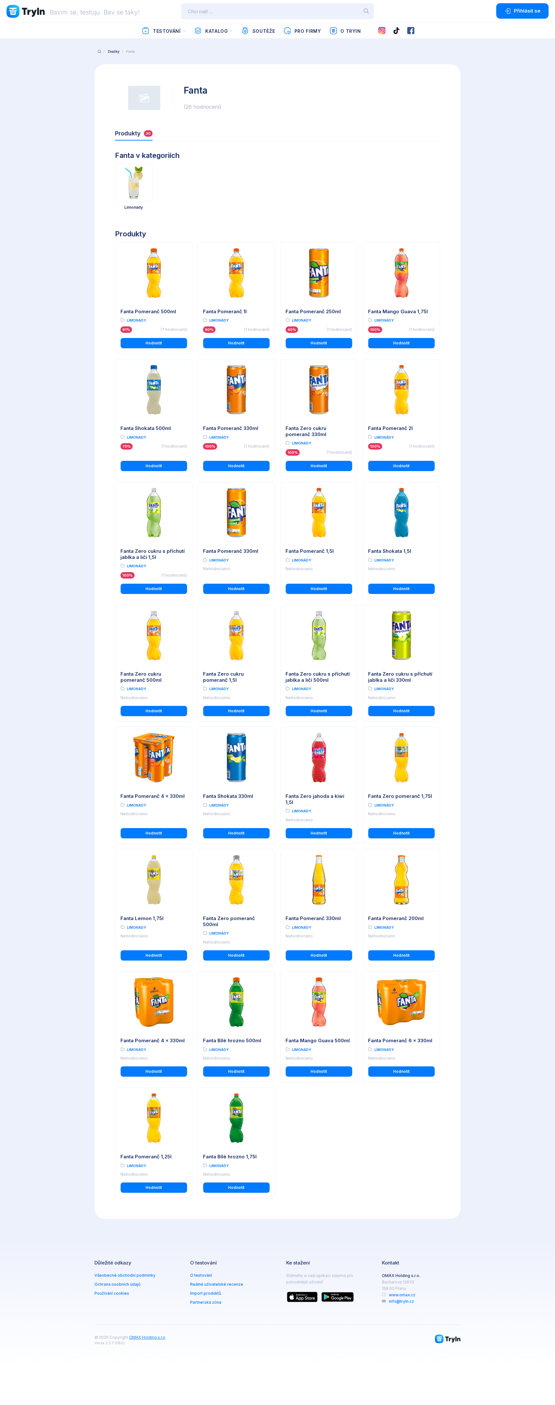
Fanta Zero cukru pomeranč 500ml (141, 677)
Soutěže (263, 31)
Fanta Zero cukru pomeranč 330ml (306, 431)
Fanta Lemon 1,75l (141, 918)
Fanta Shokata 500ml (145, 428)
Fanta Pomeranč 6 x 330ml (400, 1040)
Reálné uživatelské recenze (216, 1284)
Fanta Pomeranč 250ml (313, 311)
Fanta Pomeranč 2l (390, 428)
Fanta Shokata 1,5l (389, 551)
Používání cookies (111, 1293)
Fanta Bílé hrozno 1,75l (230, 1157)
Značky (113, 51)
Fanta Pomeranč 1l (225, 311)
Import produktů (205, 1293)
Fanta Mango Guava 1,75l (398, 311)
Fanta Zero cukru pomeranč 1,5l (223, 677)
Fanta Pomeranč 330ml (230, 428)
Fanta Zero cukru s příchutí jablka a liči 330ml (400, 677)
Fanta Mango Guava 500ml (318, 1040)
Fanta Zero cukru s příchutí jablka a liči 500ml (318, 677)
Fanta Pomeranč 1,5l (310, 551)
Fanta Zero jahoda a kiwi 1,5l (315, 799)
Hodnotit (153, 343)
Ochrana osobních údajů (117, 1284)
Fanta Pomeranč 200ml (396, 918)
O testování (201, 1275)
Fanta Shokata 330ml (228, 796)
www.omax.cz (402, 1294)
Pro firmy (308, 31)
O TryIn (350, 31)
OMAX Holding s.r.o (147, 1337)
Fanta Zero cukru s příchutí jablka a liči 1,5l (152, 554)
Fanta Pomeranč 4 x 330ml (152, 796)
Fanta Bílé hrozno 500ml (232, 1040)
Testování (167, 31)
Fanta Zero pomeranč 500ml (229, 921)
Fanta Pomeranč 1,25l (146, 1157)
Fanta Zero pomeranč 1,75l (400, 796)
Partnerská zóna (205, 1302)
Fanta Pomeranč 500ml (148, 311)
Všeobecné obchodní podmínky (124, 1275)
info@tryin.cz (401, 1301)
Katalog (216, 31)
